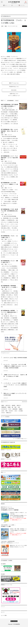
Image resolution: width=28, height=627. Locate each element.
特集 (6, 26)
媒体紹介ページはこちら (6, 449)
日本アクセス (8, 405)
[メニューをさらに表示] (2, 2)
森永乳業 (13, 405)
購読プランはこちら (14, 83)
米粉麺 (9, 407)
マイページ (14, 621)
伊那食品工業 (4, 407)
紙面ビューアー (8, 5)
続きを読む (14, 90)
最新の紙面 (22, 5)
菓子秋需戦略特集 (10, 100)
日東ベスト (19, 405)
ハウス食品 (20, 410)
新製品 (3, 405)
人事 (19, 407)
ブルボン (16, 100)
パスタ (3, 410)
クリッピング (15, 5)
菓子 (2, 26)
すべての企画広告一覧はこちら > (20, 438)
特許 (6, 410)
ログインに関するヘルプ (14, 95)
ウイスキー (11, 410)
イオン (16, 410)
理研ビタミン (8, 412)
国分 (15, 407)
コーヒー (3, 412)
